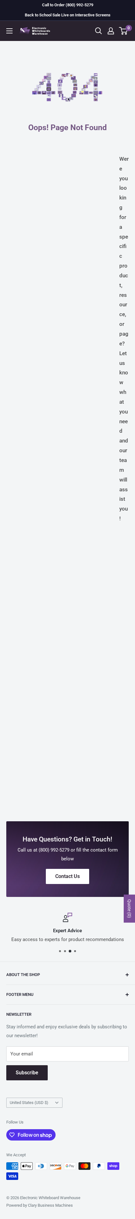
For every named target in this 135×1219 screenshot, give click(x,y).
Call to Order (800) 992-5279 (67, 5)
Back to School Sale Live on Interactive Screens (68, 15)
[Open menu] (9, 30)
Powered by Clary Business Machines (39, 1205)
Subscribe (27, 1073)
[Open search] (98, 30)
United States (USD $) (29, 1102)
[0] (123, 31)
